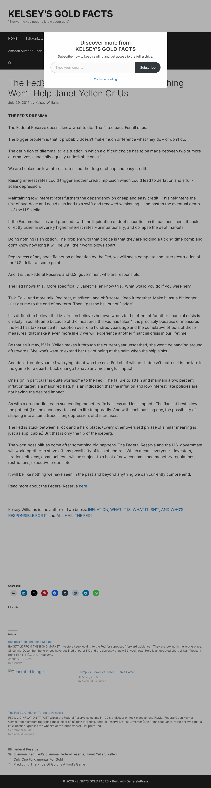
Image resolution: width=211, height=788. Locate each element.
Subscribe (148, 67)
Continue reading (105, 79)
